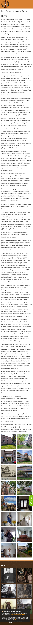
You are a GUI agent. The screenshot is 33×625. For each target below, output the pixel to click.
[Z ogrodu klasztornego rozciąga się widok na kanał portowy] (8, 503)
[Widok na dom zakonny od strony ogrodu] (8, 441)
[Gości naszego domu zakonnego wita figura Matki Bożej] (8, 519)
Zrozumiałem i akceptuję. (21, 620)
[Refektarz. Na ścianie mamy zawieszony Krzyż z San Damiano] (8, 550)
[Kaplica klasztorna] (24, 534)
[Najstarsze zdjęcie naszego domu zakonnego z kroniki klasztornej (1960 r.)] (8, 472)
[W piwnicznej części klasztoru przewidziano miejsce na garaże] (24, 488)
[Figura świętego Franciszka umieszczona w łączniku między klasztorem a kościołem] (8, 534)
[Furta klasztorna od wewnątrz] (24, 503)
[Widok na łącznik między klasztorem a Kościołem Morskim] (24, 441)
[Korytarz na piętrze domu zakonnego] (24, 519)
